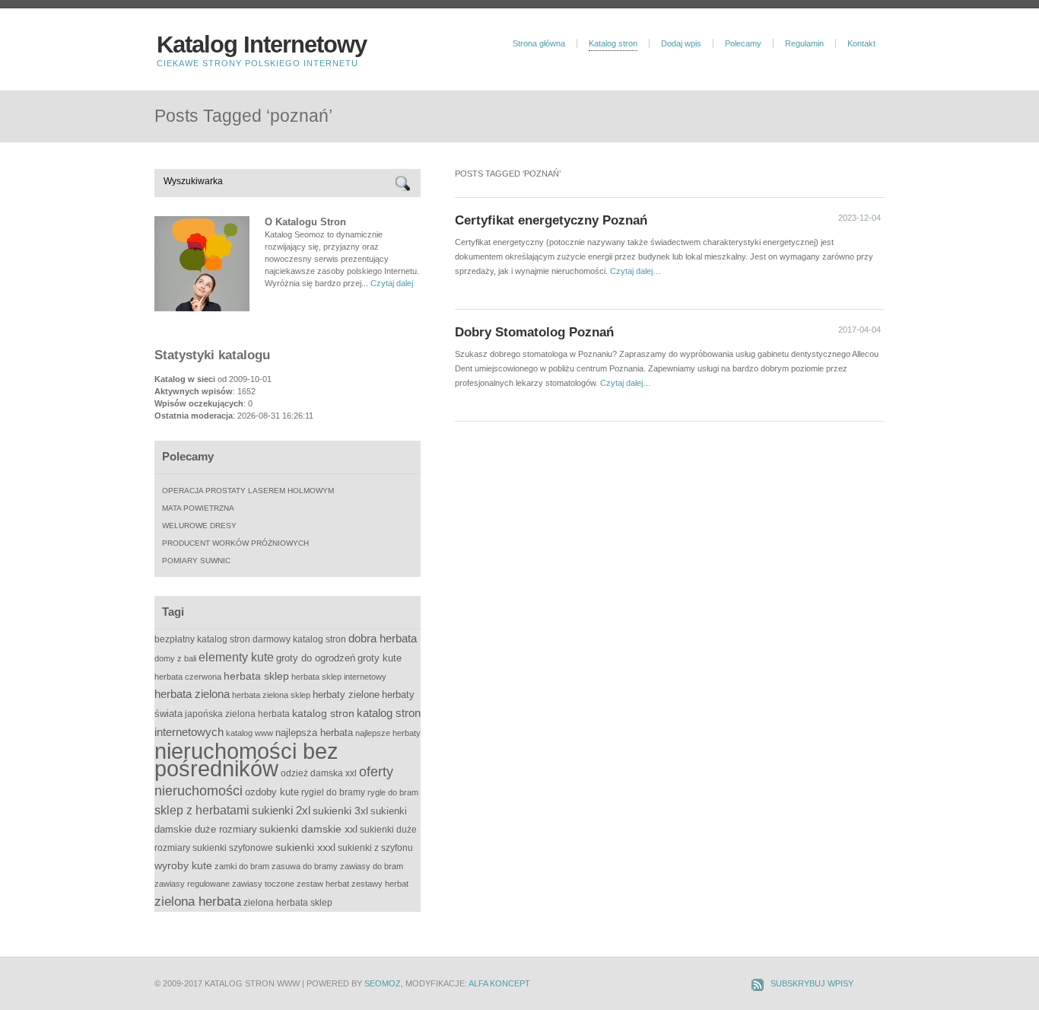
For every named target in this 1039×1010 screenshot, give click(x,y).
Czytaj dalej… (635, 271)
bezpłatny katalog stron (202, 639)
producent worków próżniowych (235, 543)
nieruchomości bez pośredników (246, 759)
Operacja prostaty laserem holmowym (248, 490)
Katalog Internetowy (262, 44)
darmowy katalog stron (299, 639)
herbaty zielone (346, 694)
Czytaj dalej (391, 283)
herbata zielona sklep (271, 694)
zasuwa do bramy (305, 866)
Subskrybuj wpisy (812, 983)
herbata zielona (192, 694)
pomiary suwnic (196, 560)
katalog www (249, 733)
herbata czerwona (187, 676)
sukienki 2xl (281, 810)
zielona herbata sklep (287, 902)
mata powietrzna (198, 508)
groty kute (379, 658)
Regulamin (804, 43)
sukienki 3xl (340, 810)
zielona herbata (197, 901)
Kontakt (861, 43)
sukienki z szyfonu (375, 848)
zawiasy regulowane (192, 883)
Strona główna (539, 43)
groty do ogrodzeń (315, 658)
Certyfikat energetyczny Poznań (551, 220)
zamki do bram (241, 866)
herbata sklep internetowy (338, 676)
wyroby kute (183, 865)
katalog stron (323, 713)
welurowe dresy (199, 525)
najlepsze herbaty (388, 733)
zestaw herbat (323, 883)
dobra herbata (382, 638)
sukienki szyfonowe (232, 848)
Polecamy (743, 43)
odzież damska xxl (319, 773)
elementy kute (236, 657)
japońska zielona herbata (237, 714)
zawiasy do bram (371, 866)
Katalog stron (613, 43)
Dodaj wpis (681, 43)
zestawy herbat (379, 883)
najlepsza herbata (314, 732)
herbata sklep (256, 676)
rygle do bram (392, 792)
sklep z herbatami (201, 810)
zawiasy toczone (263, 883)
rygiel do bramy (333, 792)
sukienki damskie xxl (308, 829)
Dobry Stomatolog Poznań (534, 332)
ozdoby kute (272, 792)
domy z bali (175, 658)
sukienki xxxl (305, 847)
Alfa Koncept (499, 983)
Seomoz (382, 983)
